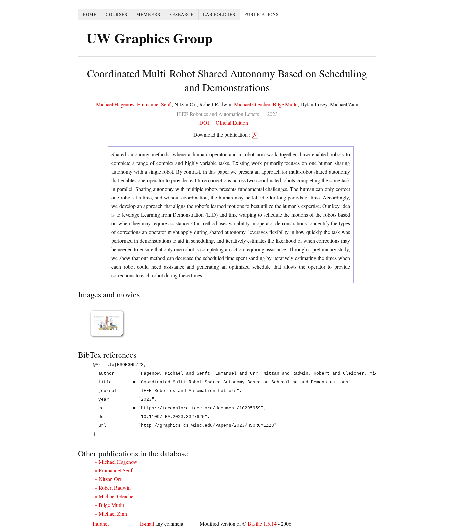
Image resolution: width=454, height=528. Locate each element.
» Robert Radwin (113, 487)
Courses (116, 14)
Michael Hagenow (115, 104)
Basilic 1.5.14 (262, 523)
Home (90, 14)
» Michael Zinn (111, 513)
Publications (261, 14)
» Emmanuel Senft (114, 470)
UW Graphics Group (149, 38)
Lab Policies (219, 14)
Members (148, 14)
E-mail (147, 523)
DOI (204, 122)
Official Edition (232, 122)
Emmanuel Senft (154, 104)
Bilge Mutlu (285, 104)
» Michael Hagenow (116, 461)
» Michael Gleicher (115, 496)
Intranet (101, 523)
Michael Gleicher (252, 104)
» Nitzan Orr (108, 478)
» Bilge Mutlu (109, 504)
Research (181, 14)
